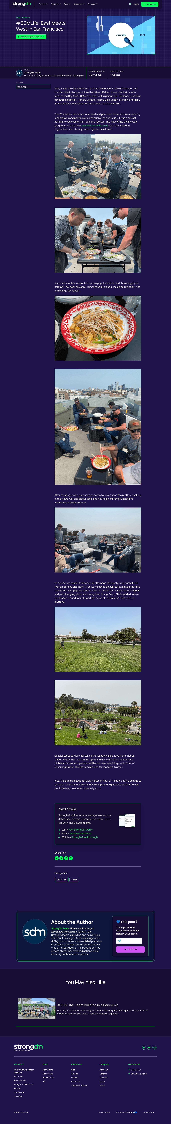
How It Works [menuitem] (20, 1080)
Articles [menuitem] (74, 1073)
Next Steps (22, 86)
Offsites (26, 17)
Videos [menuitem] (74, 1077)
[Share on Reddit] (61, 858)
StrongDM (78, 75)
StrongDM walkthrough (84, 837)
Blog (18, 17)
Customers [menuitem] (19, 1092)
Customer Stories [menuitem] (79, 1085)
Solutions (55, 4)
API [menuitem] (44, 1081)
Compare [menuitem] (18, 1096)
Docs (66, 4)
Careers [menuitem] (103, 1073)
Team (74, 879)
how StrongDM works (80, 829)
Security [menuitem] (104, 1077)
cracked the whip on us (95, 125)
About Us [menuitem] (104, 1069)
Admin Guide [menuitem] (48, 1077)
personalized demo (80, 833)
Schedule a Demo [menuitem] (139, 1073)
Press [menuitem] (102, 1085)
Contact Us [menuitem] (136, 1069)
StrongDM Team (32, 72)
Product (42, 4)
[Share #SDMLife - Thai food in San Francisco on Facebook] (66, 858)
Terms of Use (148, 1112)
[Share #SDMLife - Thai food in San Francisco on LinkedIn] (57, 858)
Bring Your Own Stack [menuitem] (24, 1084)
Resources (78, 4)
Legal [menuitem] (102, 1081)
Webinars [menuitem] (75, 1081)
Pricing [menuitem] (17, 1088)
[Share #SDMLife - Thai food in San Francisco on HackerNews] (71, 858)
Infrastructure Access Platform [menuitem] (24, 1071)
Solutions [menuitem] (18, 1076)
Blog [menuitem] (73, 1069)
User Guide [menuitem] (48, 1073)
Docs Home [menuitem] (48, 1069)
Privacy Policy (104, 1112)
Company (92, 4)
